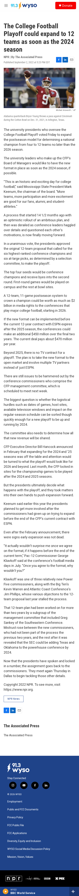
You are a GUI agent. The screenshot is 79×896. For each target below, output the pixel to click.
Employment (14, 801)
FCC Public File (15, 825)
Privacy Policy (15, 817)
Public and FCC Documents (22, 809)
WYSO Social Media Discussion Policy (28, 849)
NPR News (14, 698)
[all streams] (74, 891)
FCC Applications (17, 833)
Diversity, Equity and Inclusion (24, 841)
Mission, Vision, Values (20, 857)
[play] (5, 891)
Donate (67, 5)
